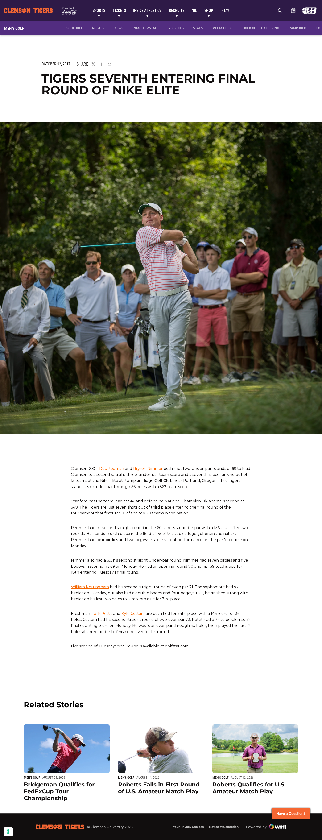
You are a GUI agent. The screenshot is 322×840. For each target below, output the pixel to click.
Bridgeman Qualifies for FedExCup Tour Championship (59, 791)
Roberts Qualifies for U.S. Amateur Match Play (249, 788)
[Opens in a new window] (309, 10)
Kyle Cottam (133, 613)
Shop (208, 10)
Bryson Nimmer (148, 468)
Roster (98, 28)
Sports (99, 10)
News (118, 28)
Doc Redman (111, 468)
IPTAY (224, 10)
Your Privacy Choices (188, 826)
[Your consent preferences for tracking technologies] (8, 831)
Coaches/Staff (146, 28)
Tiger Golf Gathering (262, 28)
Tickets (119, 10)
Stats (198, 28)
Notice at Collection (224, 826)
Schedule (293, 10)
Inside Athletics (147, 10)
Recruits (176, 10)
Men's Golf (32, 777)
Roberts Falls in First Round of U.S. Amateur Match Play (159, 788)
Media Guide (222, 28)
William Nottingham (90, 587)
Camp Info (299, 28)
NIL (194, 10)
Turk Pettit (101, 613)
